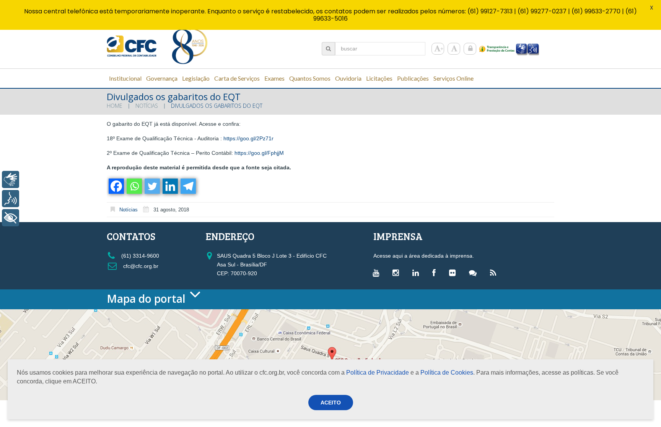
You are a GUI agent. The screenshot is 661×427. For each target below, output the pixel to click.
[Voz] (10, 198)
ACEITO (331, 402)
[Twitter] (151, 186)
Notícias (146, 105)
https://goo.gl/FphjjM (259, 153)
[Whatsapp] (133, 186)
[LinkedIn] (417, 272)
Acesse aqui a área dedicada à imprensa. (423, 256)
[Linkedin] (169, 186)
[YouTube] (377, 272)
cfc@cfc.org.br (140, 266)
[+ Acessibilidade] (10, 217)
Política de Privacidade (377, 372)
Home (114, 105)
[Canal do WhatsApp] (475, 272)
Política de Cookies (446, 372)
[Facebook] (115, 186)
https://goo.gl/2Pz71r (248, 138)
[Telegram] (187, 186)
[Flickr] (454, 272)
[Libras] (10, 179)
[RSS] (495, 272)
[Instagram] (397, 272)
